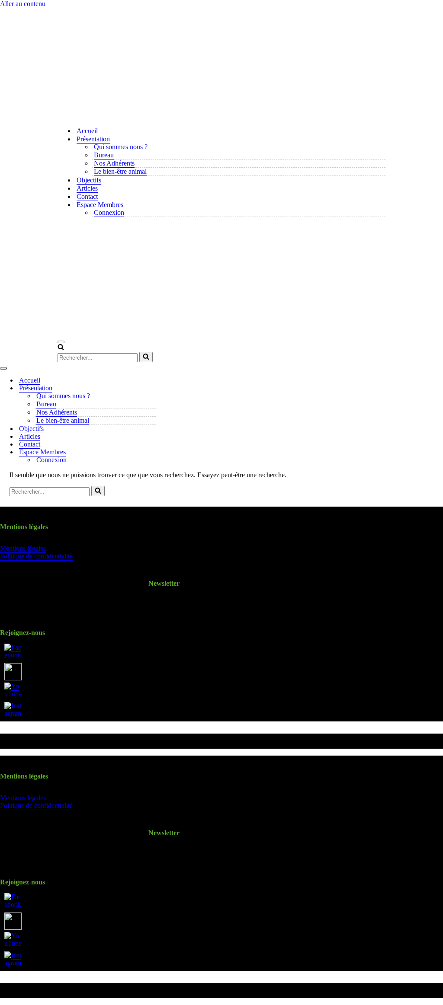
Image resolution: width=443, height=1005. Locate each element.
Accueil (87, 130)
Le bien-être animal (120, 171)
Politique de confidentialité (36, 556)
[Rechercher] (61, 347)
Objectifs (89, 180)
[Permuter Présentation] (151, 388)
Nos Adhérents (114, 163)
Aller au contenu (22, 3)
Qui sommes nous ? (121, 146)
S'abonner (163, 603)
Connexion (109, 212)
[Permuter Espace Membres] (151, 452)
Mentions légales (23, 548)
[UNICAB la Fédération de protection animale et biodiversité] (221, 64)
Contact (87, 196)
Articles (87, 188)
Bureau (104, 155)
